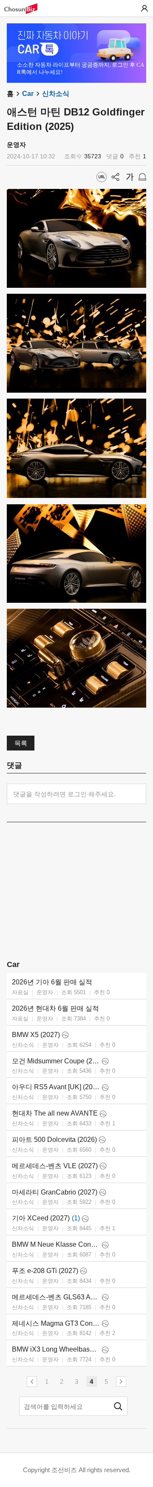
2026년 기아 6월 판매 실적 (52, 982)
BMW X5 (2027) (36, 1034)
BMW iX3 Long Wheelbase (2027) (56, 1349)
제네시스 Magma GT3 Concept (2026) (56, 1323)
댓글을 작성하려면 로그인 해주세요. (64, 794)
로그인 (144, 8)
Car (28, 93)
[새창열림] (25, 8)
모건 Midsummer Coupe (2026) (56, 1061)
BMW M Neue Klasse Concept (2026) (56, 1244)
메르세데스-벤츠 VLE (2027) (55, 1165)
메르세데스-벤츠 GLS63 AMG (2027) (56, 1297)
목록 (20, 743)
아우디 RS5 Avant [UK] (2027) (56, 1087)
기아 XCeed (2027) (41, 1218)
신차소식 (55, 93)
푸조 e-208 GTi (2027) (45, 1270)
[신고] (142, 177)
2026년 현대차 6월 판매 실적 (55, 1008)
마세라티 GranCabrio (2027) (54, 1192)
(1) (76, 1218)
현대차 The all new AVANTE (55, 1113)
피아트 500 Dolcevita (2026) (54, 1139)
